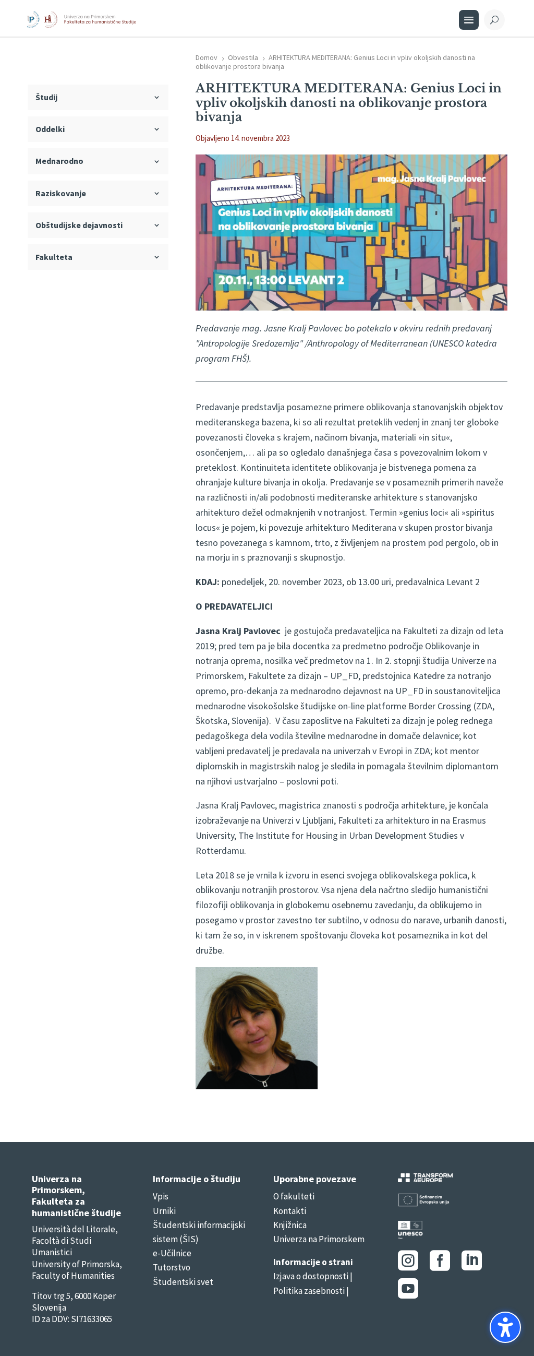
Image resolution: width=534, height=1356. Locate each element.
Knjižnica (290, 1225)
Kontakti (289, 1211)
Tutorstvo (171, 1267)
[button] (505, 1327)
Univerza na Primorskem (319, 1239)
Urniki (164, 1211)
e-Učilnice (172, 1253)
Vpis (160, 1196)
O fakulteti (293, 1196)
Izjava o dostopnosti (310, 1276)
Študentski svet (183, 1282)
